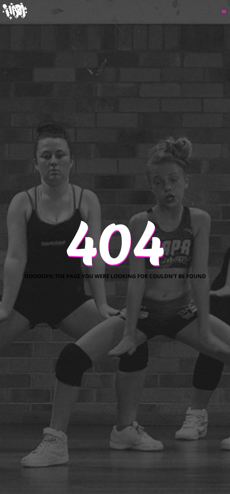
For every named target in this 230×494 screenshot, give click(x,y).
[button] (224, 11)
